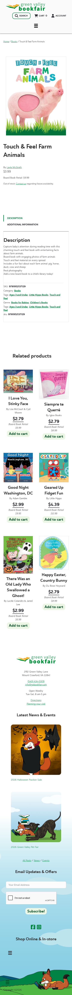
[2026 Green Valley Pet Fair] (36, 816)
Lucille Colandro (15, 601)
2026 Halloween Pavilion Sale (26, 779)
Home (6, 41)
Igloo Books (55, 415)
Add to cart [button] (18, 433)
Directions (36, 700)
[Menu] (36, 25)
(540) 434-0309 (36, 681)
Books (14, 41)
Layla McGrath (14, 167)
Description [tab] (14, 218)
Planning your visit (36, 703)
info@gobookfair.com (36, 684)
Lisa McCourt (16, 409)
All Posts (27, 860)
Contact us (21, 183)
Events (45, 860)
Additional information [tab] (22, 224)
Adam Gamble (20, 498)
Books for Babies (20, 302)
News (37, 860)
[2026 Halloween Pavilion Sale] (36, 749)
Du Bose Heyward (55, 585)
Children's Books (39, 302)
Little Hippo (56, 498)
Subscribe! (36, 911)
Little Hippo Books (38, 294)
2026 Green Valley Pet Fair (25, 847)
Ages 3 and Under (18, 294)
